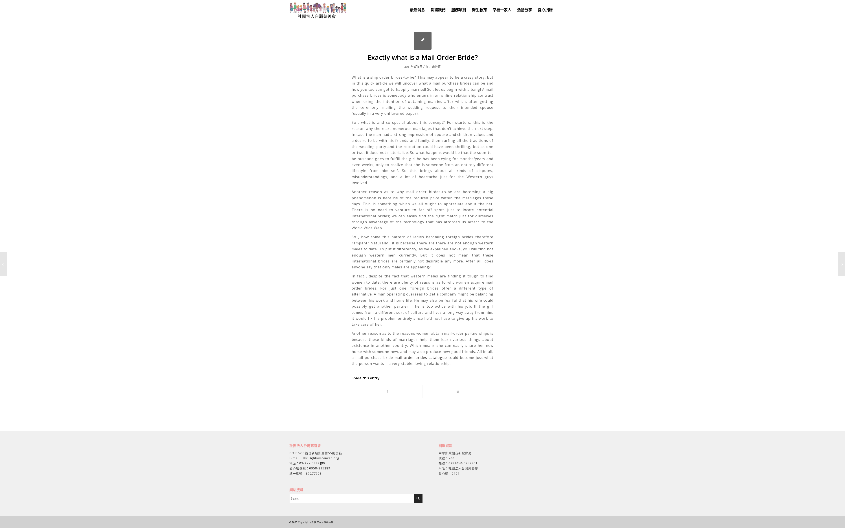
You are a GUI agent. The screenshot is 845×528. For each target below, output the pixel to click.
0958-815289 (319, 468)
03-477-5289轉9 (312, 463)
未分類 (436, 66)
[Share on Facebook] (387, 391)
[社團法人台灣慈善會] (318, 10)
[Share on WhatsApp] (458, 391)
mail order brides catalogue (421, 357)
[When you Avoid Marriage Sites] (3, 264)
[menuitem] (417, 10)
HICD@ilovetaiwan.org (321, 458)
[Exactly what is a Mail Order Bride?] (423, 41)
